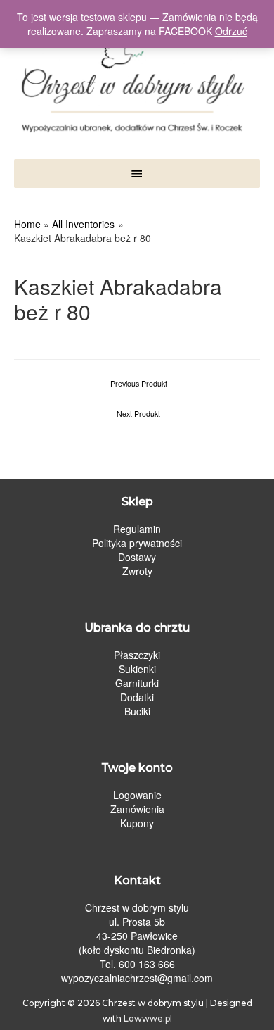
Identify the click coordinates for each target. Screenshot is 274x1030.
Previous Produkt (138, 383)
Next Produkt (138, 413)
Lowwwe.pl (148, 1018)
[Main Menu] (137, 173)
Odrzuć (231, 31)
